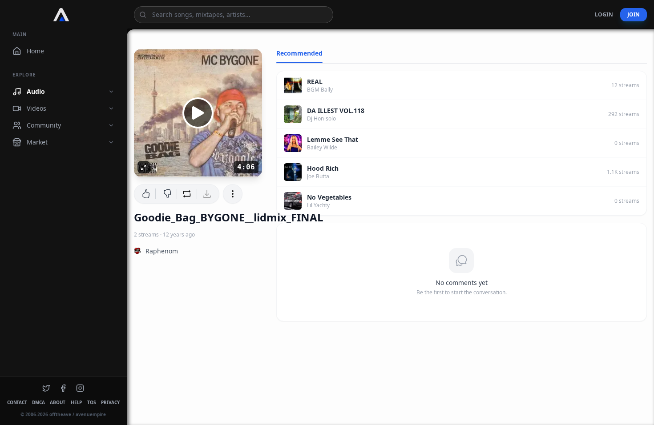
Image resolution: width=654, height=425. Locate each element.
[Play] (198, 113)
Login (604, 14)
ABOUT (57, 402)
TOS (91, 402)
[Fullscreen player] (143, 167)
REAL (315, 81)
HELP (76, 402)
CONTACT (17, 402)
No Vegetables (329, 197)
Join (633, 14)
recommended (299, 53)
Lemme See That (332, 139)
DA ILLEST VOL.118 (335, 110)
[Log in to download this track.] (208, 193)
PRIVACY (110, 402)
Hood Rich (323, 168)
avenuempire (91, 414)
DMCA (38, 402)
